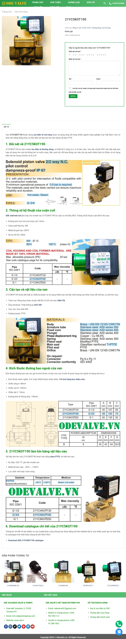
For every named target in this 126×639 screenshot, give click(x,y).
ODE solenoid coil (13, 215)
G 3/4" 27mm (81, 28)
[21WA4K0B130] (13, 571)
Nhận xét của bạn (75, 59)
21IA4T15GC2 (38, 586)
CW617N (61, 300)
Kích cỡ (91, 2)
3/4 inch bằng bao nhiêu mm (71, 379)
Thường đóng (96, 28)
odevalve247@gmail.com (65, 608)
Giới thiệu (55, 2)
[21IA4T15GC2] (38, 571)
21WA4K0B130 (13, 586)
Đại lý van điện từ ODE (100, 608)
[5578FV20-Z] (88, 571)
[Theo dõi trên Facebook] (6, 626)
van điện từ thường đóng (42, 149)
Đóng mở (54, 7)
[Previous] (2, 576)
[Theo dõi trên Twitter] (19, 626)
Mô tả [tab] (6, 127)
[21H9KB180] (63, 571)
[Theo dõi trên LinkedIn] (28, 626)
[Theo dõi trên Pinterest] (24, 626)
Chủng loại (74, 2)
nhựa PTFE (55, 456)
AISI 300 (38, 305)
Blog (68, 7)
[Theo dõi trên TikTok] (15, 626)
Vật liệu (38, 7)
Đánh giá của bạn (75, 51)
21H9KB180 (63, 586)
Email (98, 79)
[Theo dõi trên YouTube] (33, 626)
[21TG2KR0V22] (113, 571)
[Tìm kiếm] (104, 3)
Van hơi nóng (21, 11)
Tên (70, 79)
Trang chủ (37, 2)
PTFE (89, 28)
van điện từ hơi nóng (42, 135)
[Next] (124, 576)
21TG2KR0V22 (113, 586)
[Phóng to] (5, 62)
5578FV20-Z (88, 586)
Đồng (74, 28)
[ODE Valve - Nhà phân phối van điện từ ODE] (14, 3)
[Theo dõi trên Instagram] (10, 626)
